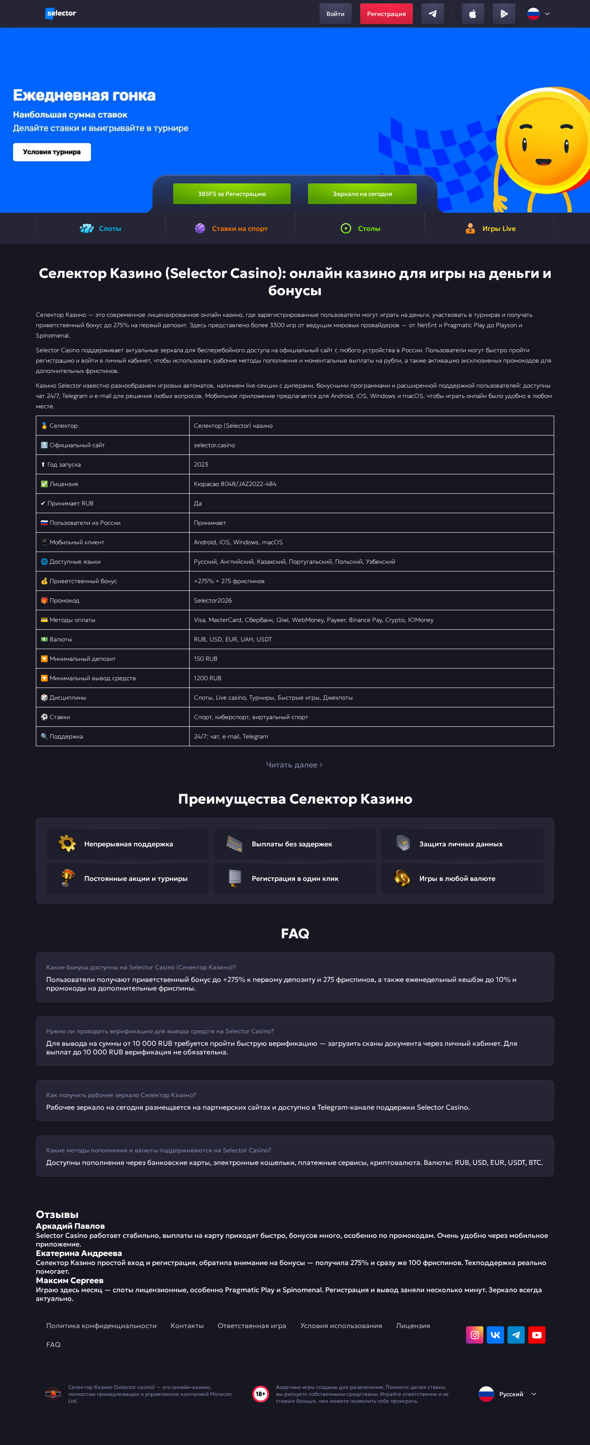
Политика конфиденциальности (101, 1325)
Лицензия (413, 1325)
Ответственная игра (252, 1325)
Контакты (187, 1325)
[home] (60, 14)
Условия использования (341, 1325)
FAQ (53, 1344)
